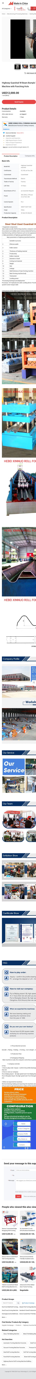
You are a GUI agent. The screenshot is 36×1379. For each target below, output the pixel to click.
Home (3, 14)
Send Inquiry (19, 102)
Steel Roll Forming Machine (11, 1352)
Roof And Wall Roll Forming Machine (12, 1307)
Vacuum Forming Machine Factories (14, 1347)
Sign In (5, 147)
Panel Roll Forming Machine (11, 1357)
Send (18, 1196)
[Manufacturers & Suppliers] (18, 3)
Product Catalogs (29, 1303)
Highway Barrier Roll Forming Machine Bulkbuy (17, 1361)
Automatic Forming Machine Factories (14, 1343)
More (3, 1365)
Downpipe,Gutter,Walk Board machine (10, 1314)
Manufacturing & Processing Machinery (17, 14)
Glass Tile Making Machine (11, 1334)
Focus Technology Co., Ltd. (24, 1371)
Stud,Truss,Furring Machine (10, 1310)
